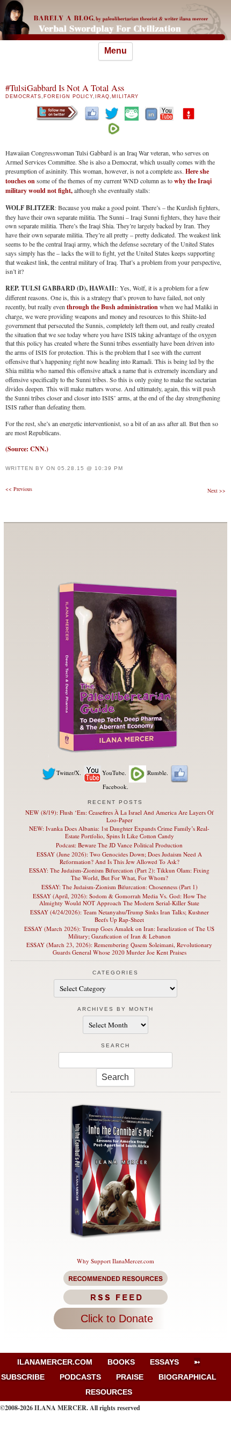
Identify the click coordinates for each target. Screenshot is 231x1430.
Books (121, 1362)
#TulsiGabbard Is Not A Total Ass (64, 88)
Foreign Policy (68, 96)
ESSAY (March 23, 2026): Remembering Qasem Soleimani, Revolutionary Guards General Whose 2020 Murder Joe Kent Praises (119, 948)
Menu (115, 50)
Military (125, 96)
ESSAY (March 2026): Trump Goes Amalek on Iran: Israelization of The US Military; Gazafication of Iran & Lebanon (119, 932)
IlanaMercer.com (54, 1362)
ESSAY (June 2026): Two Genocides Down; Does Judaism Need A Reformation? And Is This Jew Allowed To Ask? (119, 858)
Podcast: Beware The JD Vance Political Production (119, 845)
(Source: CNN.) (26, 448)
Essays (164, 1362)
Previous (18, 489)
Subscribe (23, 1377)
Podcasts (80, 1377)
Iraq (102, 96)
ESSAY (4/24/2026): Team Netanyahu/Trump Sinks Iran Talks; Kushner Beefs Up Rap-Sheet (119, 915)
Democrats (23, 96)
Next (216, 490)
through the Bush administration (112, 306)
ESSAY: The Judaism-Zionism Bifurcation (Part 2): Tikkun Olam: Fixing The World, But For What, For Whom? (119, 874)
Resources (108, 1392)
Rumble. (157, 773)
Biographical (187, 1377)
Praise (129, 1377)
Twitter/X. (68, 773)
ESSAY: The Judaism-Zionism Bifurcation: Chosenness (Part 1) (119, 887)
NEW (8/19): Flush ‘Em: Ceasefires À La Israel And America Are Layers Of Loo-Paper (119, 816)
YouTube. (114, 773)
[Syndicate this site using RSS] (115, 1297)
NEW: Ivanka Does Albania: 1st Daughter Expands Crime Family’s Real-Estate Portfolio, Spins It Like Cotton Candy (119, 832)
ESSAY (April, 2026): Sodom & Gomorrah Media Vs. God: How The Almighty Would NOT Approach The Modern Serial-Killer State (119, 899)
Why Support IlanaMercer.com (115, 1261)
